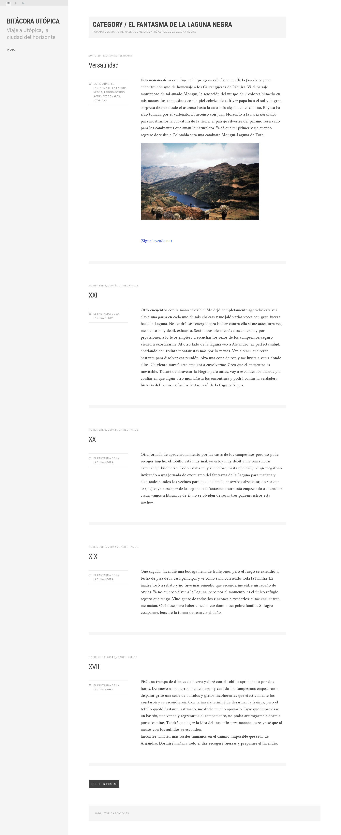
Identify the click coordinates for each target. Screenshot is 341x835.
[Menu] (8, 4)
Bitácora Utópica (33, 21)
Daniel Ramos (123, 55)
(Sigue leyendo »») (156, 241)
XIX (93, 557)
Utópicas (100, 100)
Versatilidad (103, 65)
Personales (111, 96)
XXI (93, 295)
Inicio (11, 50)
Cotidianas (102, 84)
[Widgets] (23, 4)
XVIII (95, 667)
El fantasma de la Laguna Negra (110, 88)
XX (92, 439)
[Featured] (15, 4)
